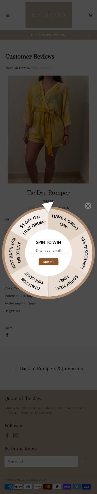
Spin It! (48, 262)
